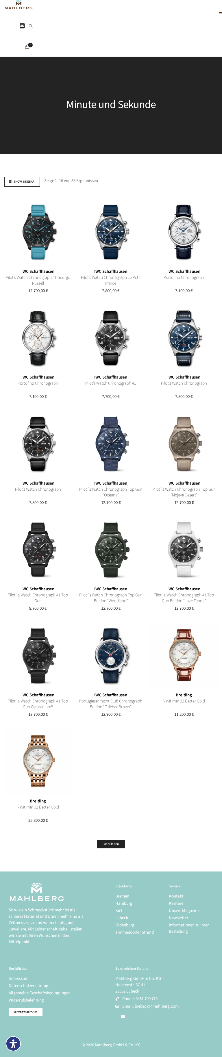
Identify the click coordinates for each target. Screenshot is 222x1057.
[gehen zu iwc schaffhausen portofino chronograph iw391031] (38, 338)
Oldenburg (124, 925)
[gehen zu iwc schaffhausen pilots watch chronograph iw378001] (38, 444)
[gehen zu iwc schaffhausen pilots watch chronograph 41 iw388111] (111, 338)
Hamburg (123, 903)
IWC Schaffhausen (37, 271)
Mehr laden (111, 844)
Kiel (118, 911)
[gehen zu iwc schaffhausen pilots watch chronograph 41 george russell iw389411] (38, 232)
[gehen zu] (31, 26)
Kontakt (176, 896)
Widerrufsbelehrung (26, 1000)
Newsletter (178, 918)
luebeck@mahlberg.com (157, 1006)
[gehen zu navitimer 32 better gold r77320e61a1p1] (184, 655)
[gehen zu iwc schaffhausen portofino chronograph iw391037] (184, 232)
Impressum (18, 979)
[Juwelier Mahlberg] (18, 6)
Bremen (122, 896)
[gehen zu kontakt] (22, 26)
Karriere (176, 903)
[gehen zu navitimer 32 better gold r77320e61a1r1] (38, 761)
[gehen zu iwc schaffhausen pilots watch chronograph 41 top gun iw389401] (38, 549)
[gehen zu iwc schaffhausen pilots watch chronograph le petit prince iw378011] (111, 232)
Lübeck (121, 918)
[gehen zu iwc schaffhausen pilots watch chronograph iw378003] (184, 338)
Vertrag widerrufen (26, 1012)
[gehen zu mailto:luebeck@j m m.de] (123, 1017)
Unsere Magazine (184, 911)
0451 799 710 (147, 999)
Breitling (184, 695)
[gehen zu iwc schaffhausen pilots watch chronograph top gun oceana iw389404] (111, 444)
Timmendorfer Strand (134, 932)
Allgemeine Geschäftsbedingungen (40, 993)
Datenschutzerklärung (28, 986)
